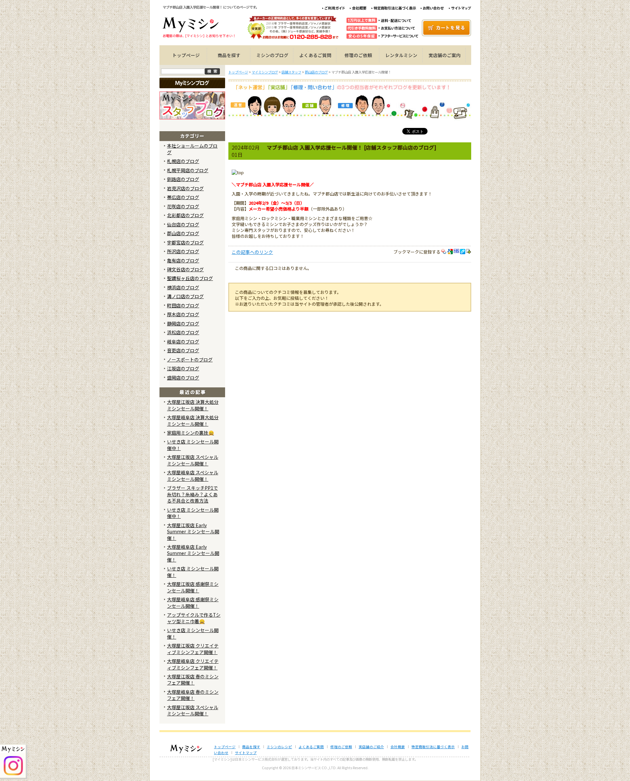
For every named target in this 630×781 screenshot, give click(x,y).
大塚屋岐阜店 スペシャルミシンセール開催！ (192, 475)
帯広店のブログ (183, 197)
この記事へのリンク (252, 252)
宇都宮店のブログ (185, 242)
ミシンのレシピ (279, 746)
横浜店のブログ (183, 287)
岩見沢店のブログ (185, 188)
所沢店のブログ (183, 251)
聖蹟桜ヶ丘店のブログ (190, 278)
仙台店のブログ (183, 224)
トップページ (186, 55)
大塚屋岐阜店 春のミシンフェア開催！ (193, 695)
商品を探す (229, 55)
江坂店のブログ (183, 368)
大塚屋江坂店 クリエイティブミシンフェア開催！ (193, 648)
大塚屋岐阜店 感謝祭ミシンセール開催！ (193, 602)
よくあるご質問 (315, 55)
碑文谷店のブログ (185, 269)
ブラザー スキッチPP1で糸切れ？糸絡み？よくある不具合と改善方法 (192, 494)
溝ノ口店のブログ (185, 296)
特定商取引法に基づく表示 (433, 746)
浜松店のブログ (183, 332)
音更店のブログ (183, 350)
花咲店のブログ (183, 206)
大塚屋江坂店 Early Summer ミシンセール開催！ (193, 531)
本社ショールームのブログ (192, 148)
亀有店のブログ (183, 260)
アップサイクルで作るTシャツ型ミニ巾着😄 (193, 617)
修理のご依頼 (358, 55)
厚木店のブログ (183, 314)
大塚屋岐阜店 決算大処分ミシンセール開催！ (193, 420)
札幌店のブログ (183, 161)
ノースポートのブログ (190, 359)
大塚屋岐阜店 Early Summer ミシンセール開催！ (193, 553)
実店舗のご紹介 (371, 746)
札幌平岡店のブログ (187, 170)
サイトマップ (246, 752)
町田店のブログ (183, 305)
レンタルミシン (401, 55)
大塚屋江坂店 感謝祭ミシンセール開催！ (193, 587)
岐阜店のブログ (183, 341)
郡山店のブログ (183, 233)
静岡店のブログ (183, 323)
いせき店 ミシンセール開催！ (193, 571)
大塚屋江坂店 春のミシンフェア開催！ (193, 679)
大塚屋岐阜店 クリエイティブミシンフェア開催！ (193, 664)
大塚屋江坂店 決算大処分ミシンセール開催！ (193, 405)
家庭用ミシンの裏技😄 (190, 432)
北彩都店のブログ (185, 215)
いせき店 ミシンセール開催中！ (193, 444)
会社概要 (397, 746)
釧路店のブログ (183, 179)
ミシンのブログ (272, 55)
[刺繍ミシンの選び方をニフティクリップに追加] (468, 252)
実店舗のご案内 (445, 55)
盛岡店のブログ (183, 377)
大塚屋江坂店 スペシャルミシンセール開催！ (192, 460)
